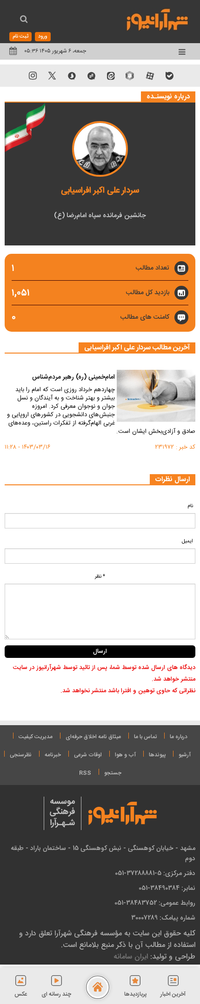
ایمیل (187, 541)
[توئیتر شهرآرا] (52, 75)
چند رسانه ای (56, 994)
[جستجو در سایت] (23, 20)
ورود (42, 36)
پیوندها (157, 754)
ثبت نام (20, 36)
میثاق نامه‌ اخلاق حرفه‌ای (93, 736)
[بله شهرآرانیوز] (169, 75)
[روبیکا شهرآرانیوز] (130, 75)
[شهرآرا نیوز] (158, 18)
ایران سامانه (130, 956)
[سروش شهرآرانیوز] (71, 75)
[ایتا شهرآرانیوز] (110, 75)
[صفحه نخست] (98, 987)
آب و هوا (125, 754)
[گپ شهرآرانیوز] (91, 75)
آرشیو (185, 754)
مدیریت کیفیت (36, 736)
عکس (20, 994)
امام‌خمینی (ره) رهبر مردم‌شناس (73, 378)
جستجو (112, 773)
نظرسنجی (21, 754)
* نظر (100, 577)
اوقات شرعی (88, 754)
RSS (85, 773)
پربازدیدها (135, 994)
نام (190, 506)
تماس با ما (145, 736)
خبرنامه (53, 754)
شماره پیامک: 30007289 (163, 918)
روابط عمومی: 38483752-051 (154, 903)
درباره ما (178, 736)
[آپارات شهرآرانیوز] (150, 75)
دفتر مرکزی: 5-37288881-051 (155, 873)
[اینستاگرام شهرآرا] (32, 75)
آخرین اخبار (173, 994)
